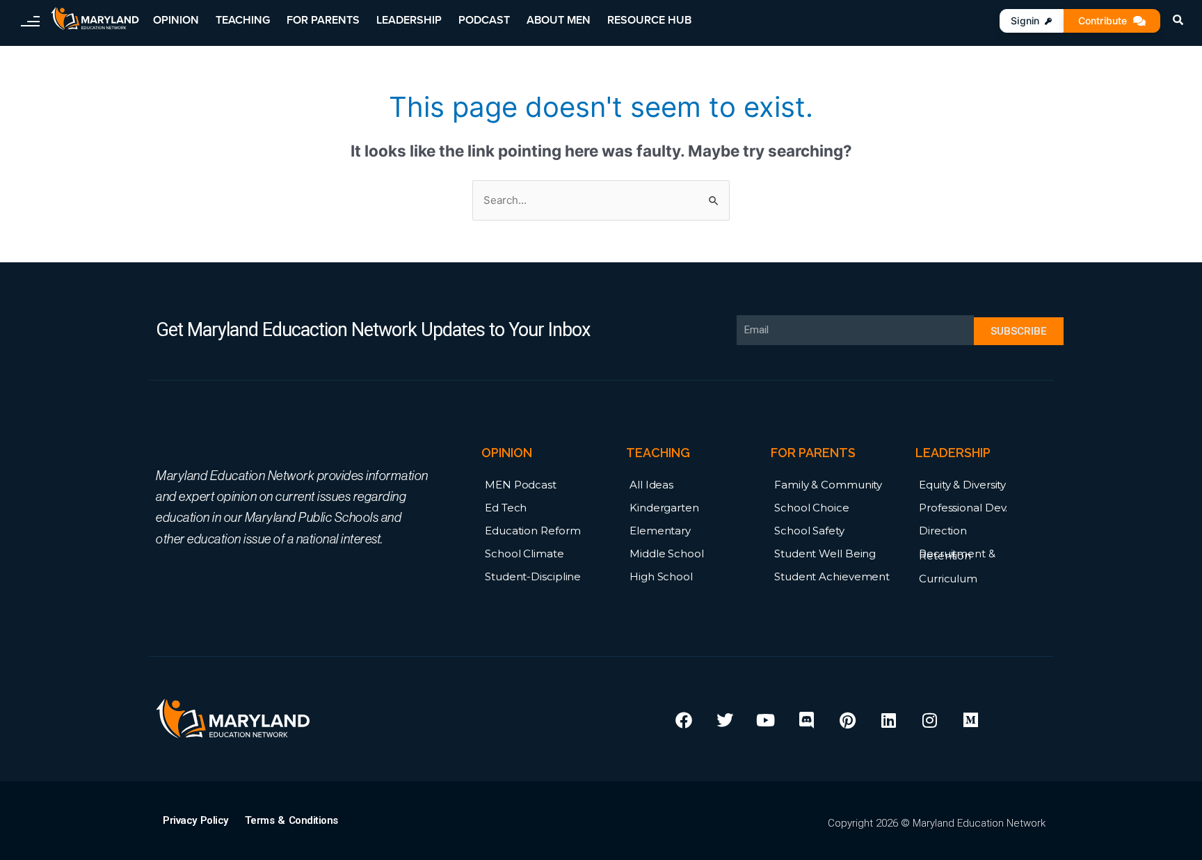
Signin (1025, 20)
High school (661, 576)
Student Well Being (825, 553)
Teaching (243, 20)
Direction (943, 530)
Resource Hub (649, 20)
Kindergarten (664, 507)
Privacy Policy (195, 820)
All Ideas (651, 484)
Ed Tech (506, 507)
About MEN (559, 20)
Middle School (667, 553)
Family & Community (828, 484)
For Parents (323, 20)
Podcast (484, 20)
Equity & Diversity (962, 484)
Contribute (1103, 20)
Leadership (409, 20)
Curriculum (948, 578)
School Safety (809, 530)
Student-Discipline (533, 576)
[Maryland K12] (95, 19)
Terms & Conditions (291, 820)
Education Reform (532, 530)
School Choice (811, 507)
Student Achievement (832, 576)
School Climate (524, 553)
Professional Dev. (963, 507)
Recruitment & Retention (957, 554)
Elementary (660, 530)
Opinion (176, 20)
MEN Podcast (520, 484)
